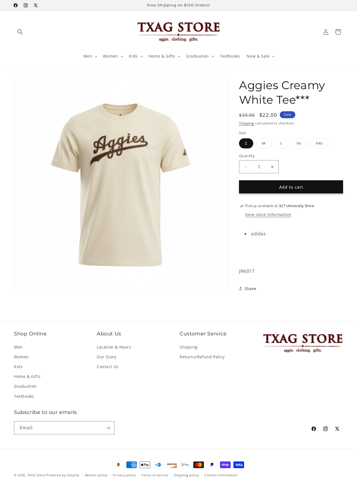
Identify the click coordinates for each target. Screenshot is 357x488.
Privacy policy (124, 475)
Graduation (25, 386)
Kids (18, 366)
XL (302, 144)
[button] (20, 32)
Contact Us (108, 366)
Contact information (221, 475)
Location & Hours (114, 346)
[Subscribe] (108, 428)
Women (21, 356)
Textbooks (24, 396)
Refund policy (96, 475)
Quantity (247, 155)
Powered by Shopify (62, 475)
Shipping (246, 123)
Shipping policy (186, 475)
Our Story (106, 356)
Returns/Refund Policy (202, 356)
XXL (322, 144)
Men (18, 346)
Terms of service (154, 475)
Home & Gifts (27, 376)
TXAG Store (37, 475)
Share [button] (250, 288)
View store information (268, 214)
